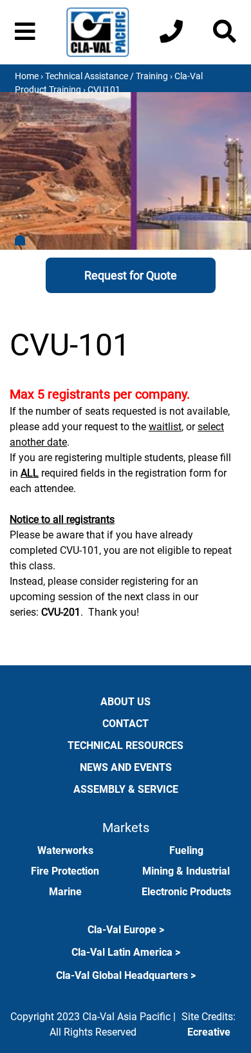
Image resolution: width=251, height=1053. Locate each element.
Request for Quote (130, 275)
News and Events (126, 767)
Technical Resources (125, 745)
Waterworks (65, 850)
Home (27, 76)
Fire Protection (65, 871)
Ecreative (208, 1032)
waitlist (165, 427)
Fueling (186, 850)
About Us (125, 702)
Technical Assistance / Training (106, 76)
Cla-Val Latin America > (125, 952)
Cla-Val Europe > (126, 930)
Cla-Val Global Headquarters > (126, 975)
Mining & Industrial (186, 871)
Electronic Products (186, 892)
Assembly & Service (125, 789)
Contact (125, 723)
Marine (65, 892)
